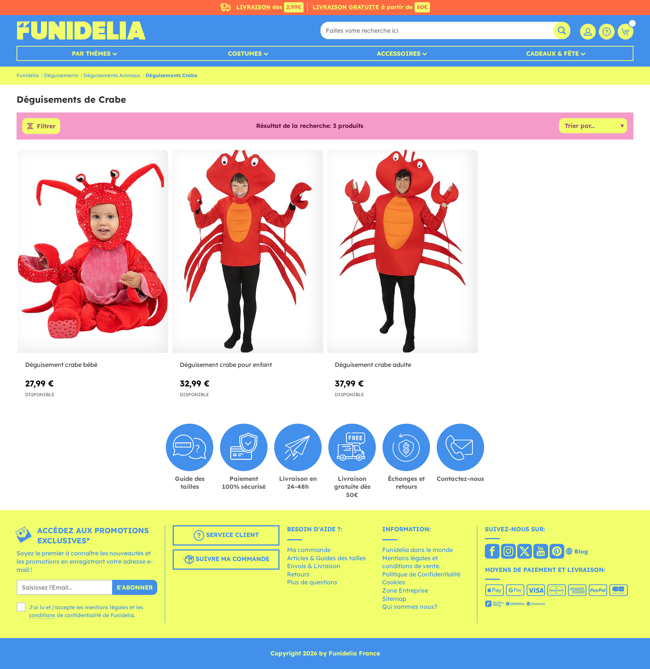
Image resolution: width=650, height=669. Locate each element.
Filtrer (46, 126)
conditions (42, 615)
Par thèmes (91, 53)
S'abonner (135, 587)
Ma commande (309, 549)
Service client (231, 535)
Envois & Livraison (313, 566)
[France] (492, 552)
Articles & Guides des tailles (326, 558)
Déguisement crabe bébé (61, 364)
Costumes (245, 53)
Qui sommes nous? (409, 606)
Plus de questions (312, 582)
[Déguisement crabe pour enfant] (247, 251)
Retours (298, 574)
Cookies (393, 582)
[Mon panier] (625, 32)
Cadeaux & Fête (552, 53)
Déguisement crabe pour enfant (226, 364)
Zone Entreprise (405, 590)
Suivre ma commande (231, 559)
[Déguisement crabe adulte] (402, 251)
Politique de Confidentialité (421, 574)
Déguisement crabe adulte (373, 364)
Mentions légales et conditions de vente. (411, 562)
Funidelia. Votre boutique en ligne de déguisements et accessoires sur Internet (81, 30)
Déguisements (61, 75)
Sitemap (394, 598)
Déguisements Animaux (112, 75)
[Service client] (607, 32)
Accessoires (399, 53)
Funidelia (28, 75)
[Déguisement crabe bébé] (93, 251)
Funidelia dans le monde (417, 549)
